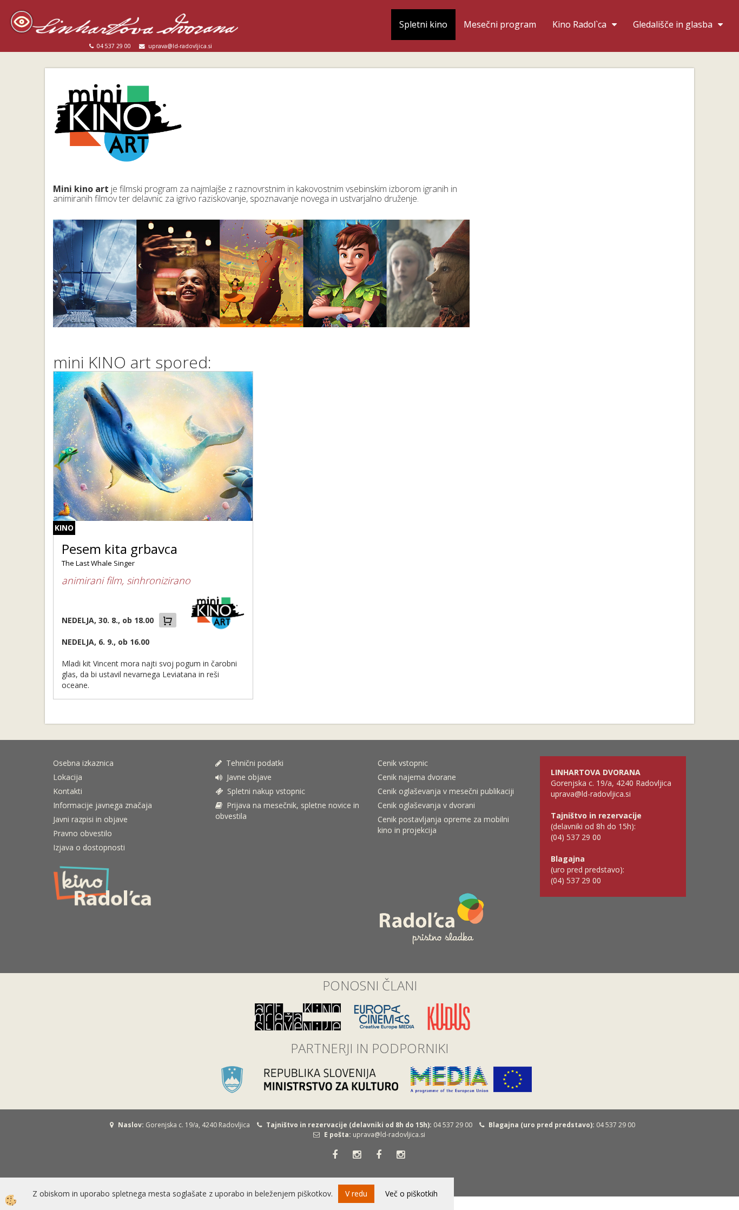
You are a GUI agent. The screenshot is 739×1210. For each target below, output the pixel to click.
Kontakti (67, 791)
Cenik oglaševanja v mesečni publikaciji (446, 791)
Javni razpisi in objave (90, 819)
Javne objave (247, 777)
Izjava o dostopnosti (89, 847)
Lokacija (67, 777)
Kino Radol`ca (579, 24)
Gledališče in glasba (672, 24)
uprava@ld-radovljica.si (389, 1134)
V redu (356, 1193)
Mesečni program (500, 24)
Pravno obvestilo (82, 833)
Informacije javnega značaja (102, 805)
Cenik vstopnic (403, 763)
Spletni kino (423, 24)
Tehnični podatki (254, 763)
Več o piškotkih (411, 1193)
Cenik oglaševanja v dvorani (426, 805)
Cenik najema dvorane (417, 777)
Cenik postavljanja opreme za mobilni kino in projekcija (443, 824)
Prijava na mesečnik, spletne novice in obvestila (287, 810)
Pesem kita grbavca (119, 549)
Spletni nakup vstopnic (264, 791)
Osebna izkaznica (83, 763)
